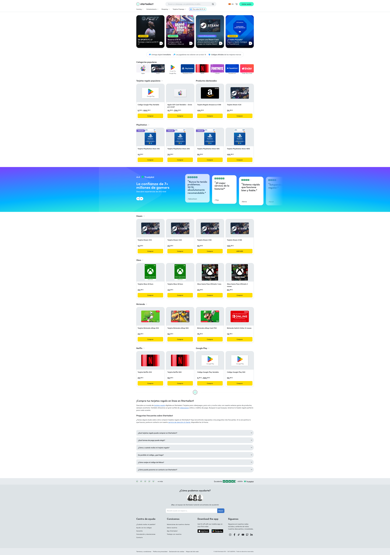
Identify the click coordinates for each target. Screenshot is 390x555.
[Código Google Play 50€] (240, 360)
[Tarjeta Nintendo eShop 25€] (150, 316)
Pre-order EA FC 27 (199, 9)
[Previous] (138, 198)
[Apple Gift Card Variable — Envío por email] (180, 93)
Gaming (139, 9)
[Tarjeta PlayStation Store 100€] (239, 137)
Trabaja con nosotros (174, 534)
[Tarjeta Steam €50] (210, 228)
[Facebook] (234, 535)
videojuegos (184, 408)
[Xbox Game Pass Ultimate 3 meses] (240, 272)
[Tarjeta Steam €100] (240, 228)
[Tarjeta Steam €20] (240, 93)
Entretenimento (152, 9)
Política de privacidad (160, 551)
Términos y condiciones (143, 551)
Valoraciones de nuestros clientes (178, 524)
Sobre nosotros (172, 528)
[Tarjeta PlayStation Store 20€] (180, 137)
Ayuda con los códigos (144, 528)
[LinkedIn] (251, 535)
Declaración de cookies (176, 551)
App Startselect (172, 531)
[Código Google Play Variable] (150, 93)
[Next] (141, 198)
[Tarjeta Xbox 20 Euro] (150, 272)
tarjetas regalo (159, 405)
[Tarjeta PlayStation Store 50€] (209, 137)
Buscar (221, 511)
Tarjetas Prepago (178, 9)
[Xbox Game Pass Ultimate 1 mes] (210, 272)
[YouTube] (243, 535)
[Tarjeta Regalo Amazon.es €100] (210, 93)
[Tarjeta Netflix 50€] (180, 360)
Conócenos (173, 518)
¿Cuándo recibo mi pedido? (145, 524)
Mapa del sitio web (192, 551)
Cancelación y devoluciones (145, 534)
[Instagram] (230, 535)
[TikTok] (239, 535)
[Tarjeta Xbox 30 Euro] (180, 272)
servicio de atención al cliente (179, 422)
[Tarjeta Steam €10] (150, 228)
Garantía (139, 531)
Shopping (165, 9)
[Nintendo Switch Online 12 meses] (240, 316)
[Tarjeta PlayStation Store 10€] (150, 137)
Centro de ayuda (145, 518)
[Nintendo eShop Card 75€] (210, 316)
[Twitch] (247, 535)
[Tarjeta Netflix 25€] (150, 360)
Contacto (139, 537)
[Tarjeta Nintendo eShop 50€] (180, 316)
